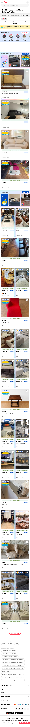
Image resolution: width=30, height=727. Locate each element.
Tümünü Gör (25, 32)
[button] (2, 2)
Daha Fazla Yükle (15, 633)
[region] (15, 37)
